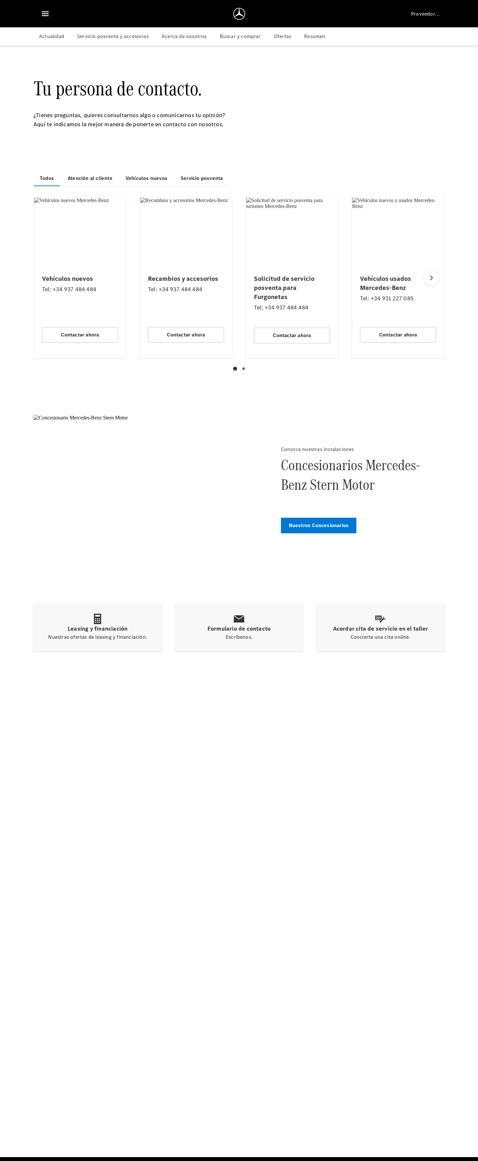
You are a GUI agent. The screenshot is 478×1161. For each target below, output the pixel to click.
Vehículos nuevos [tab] (146, 178)
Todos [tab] (47, 178)
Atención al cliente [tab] (90, 178)
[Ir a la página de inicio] (239, 13)
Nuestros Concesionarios (319, 525)
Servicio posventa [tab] (201, 178)
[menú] (45, 14)
